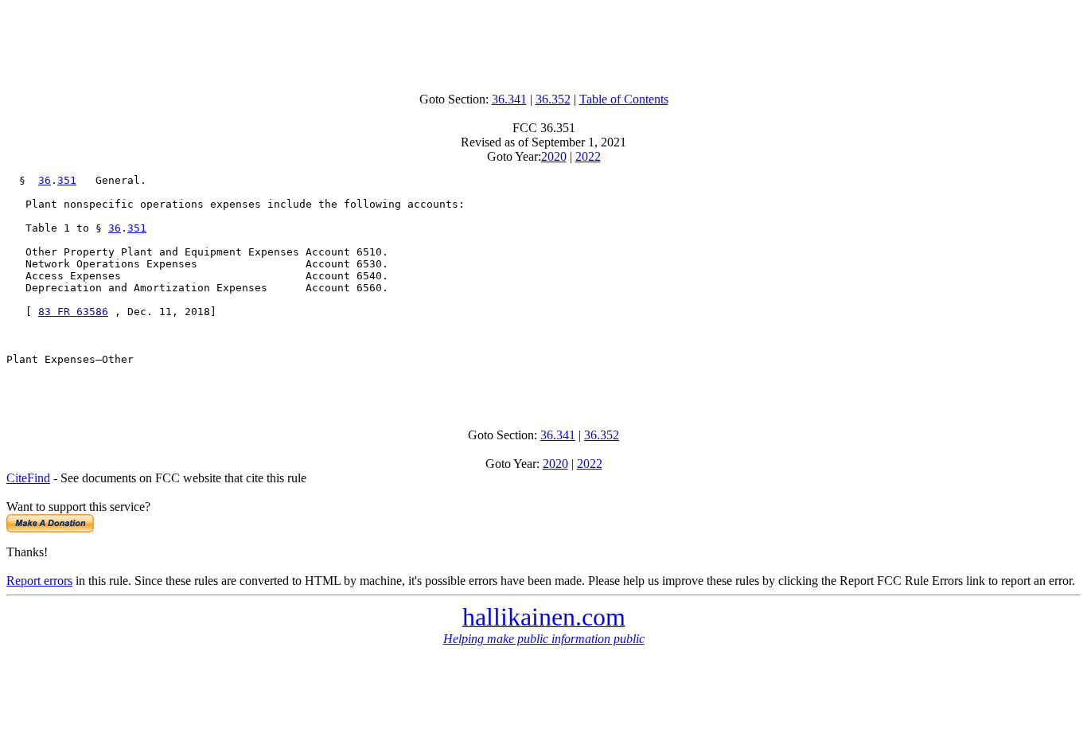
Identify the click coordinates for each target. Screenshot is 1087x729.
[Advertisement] (543, 42)
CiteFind (28, 478)
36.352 (553, 99)
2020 (554, 156)
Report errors (39, 580)
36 (44, 180)
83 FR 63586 (73, 312)
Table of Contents (623, 99)
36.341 (509, 99)
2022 (588, 156)
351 (66, 180)
